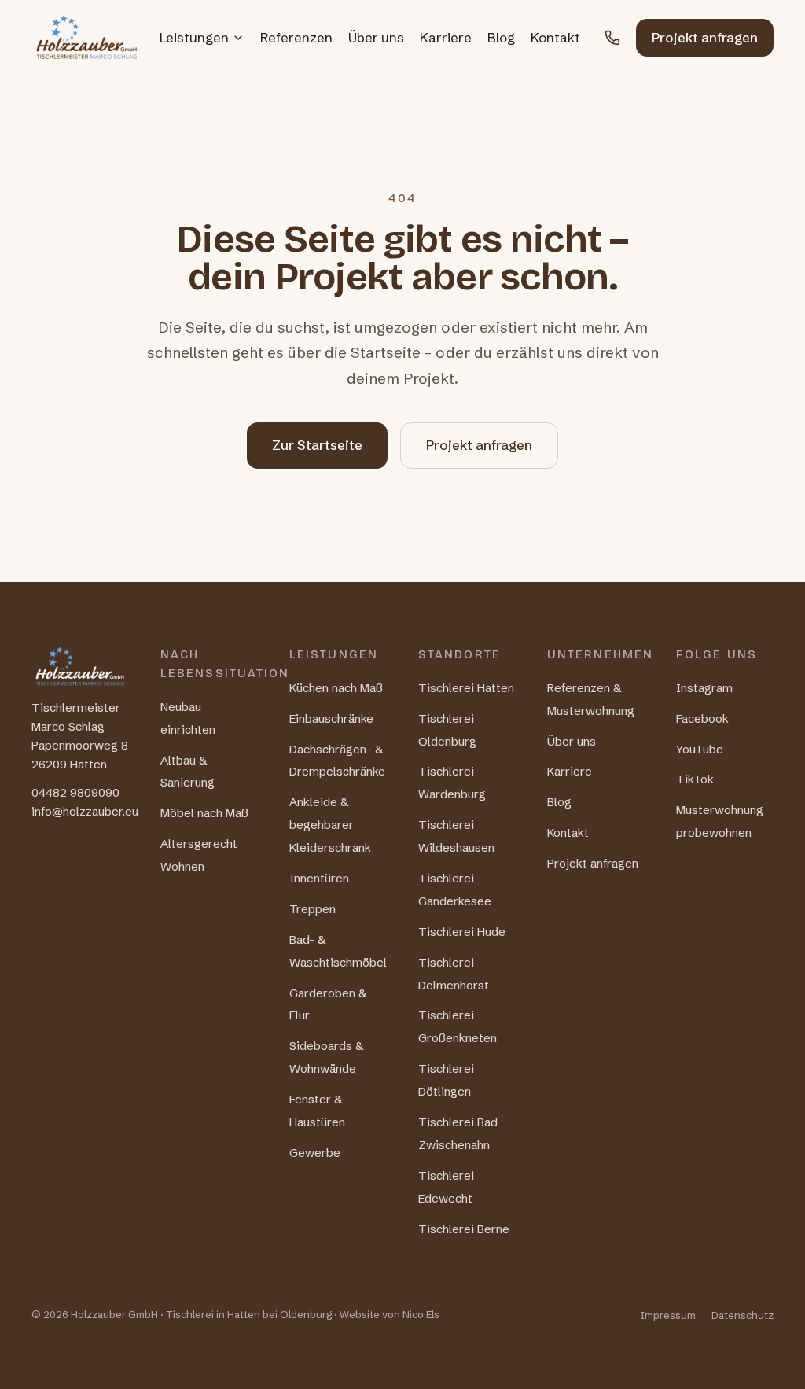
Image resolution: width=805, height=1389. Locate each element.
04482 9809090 (75, 792)
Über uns (376, 37)
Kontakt (555, 37)
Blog (501, 37)
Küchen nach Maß (336, 687)
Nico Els (420, 1314)
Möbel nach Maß (204, 812)
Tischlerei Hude (461, 931)
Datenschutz (742, 1315)
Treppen (312, 908)
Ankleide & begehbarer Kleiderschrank (330, 824)
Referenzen (296, 37)
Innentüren (319, 878)
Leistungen (194, 37)
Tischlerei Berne (463, 1228)
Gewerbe (314, 1152)
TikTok (695, 779)
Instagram (704, 687)
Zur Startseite (317, 445)
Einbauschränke (331, 718)
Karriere (446, 37)
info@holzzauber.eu (84, 811)
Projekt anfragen (705, 37)
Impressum (668, 1315)
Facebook (702, 718)
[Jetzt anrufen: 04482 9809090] (612, 38)
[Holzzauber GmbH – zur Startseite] (86, 38)
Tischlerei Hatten (466, 687)
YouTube (699, 749)
